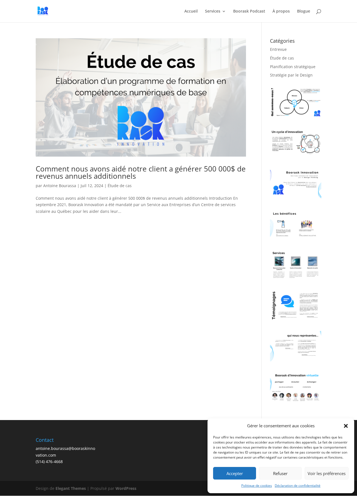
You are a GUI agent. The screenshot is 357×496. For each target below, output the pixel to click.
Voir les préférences (327, 473)
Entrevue (278, 49)
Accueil (191, 11)
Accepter (234, 473)
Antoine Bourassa (59, 185)
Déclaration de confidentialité (297, 485)
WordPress (125, 488)
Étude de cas (120, 185)
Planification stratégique (292, 66)
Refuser (280, 473)
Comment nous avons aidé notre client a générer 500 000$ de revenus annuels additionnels (141, 172)
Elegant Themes (71, 488)
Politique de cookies (256, 485)
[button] (346, 426)
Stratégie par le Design (291, 75)
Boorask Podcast (249, 11)
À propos (281, 11)
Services (212, 11)
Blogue (303, 11)
